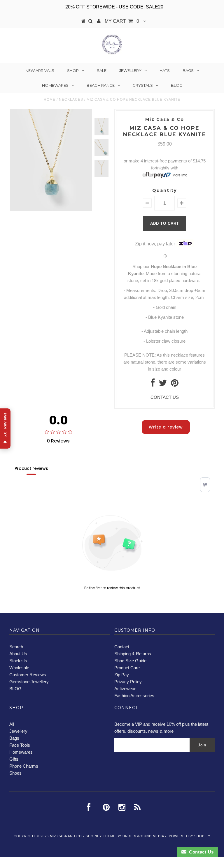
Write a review (166, 427)
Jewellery (130, 70)
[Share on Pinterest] (174, 384)
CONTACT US (164, 397)
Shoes (15, 773)
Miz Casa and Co (66, 836)
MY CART (122, 21)
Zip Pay (121, 674)
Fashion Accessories (134, 695)
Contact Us (200, 851)
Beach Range (101, 85)
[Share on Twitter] (163, 384)
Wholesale (19, 667)
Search (16, 646)
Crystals (143, 85)
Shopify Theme (101, 836)
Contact (121, 646)
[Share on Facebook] (153, 384)
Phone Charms (23, 766)
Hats (165, 70)
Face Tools (19, 745)
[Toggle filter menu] (205, 484)
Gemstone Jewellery (29, 681)
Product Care (127, 667)
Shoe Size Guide (130, 660)
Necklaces (71, 100)
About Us (18, 653)
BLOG (15, 688)
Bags (188, 70)
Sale (101, 70)
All (11, 724)
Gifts (13, 759)
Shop (73, 70)
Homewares (55, 85)
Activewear (125, 688)
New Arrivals (39, 70)
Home (49, 100)
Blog (176, 85)
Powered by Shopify (189, 836)
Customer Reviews (27, 674)
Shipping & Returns (132, 653)
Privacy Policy (128, 681)
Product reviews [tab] (31, 468)
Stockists (18, 660)
